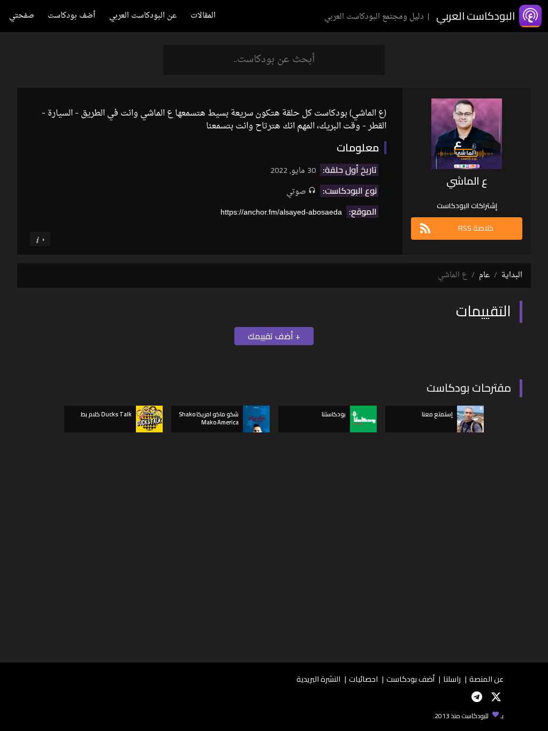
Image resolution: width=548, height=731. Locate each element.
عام (484, 275)
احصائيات (363, 679)
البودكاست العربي (475, 16)
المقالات (203, 16)
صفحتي (21, 16)
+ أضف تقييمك (274, 336)
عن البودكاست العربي (143, 16)
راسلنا (452, 679)
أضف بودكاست (71, 16)
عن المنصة (486, 679)
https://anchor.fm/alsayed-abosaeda (281, 212)
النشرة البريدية (318, 679)
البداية (511, 275)
